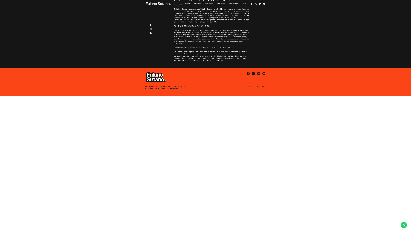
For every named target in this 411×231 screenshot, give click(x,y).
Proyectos (221, 4)
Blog (244, 4)
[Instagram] (256, 4)
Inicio (187, 4)
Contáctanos (233, 4)
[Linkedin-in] (260, 4)
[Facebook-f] (251, 4)
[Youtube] (264, 4)
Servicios (209, 4)
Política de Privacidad (256, 87)
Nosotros (197, 4)
